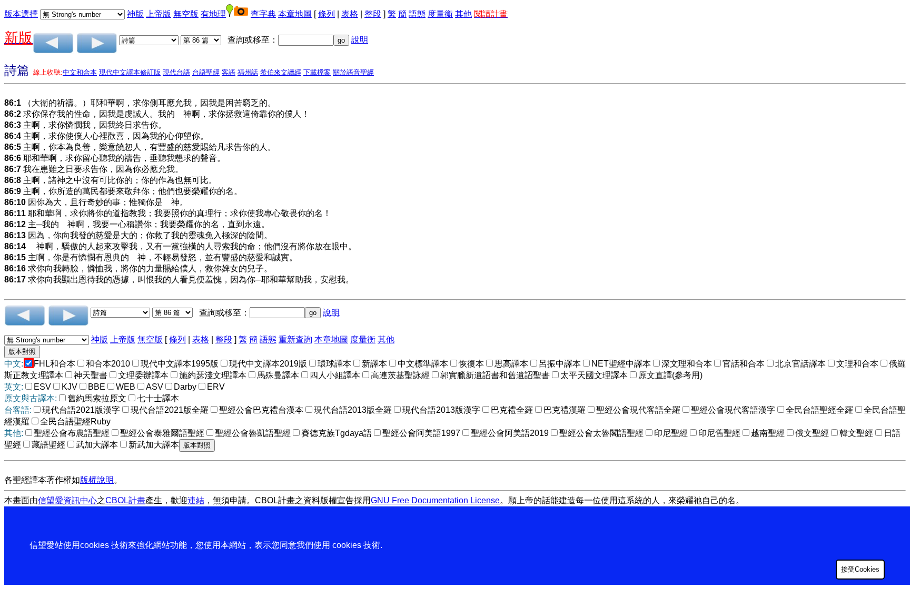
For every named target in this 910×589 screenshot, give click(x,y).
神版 (135, 13)
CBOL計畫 (125, 500)
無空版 (186, 13)
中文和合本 (80, 72)
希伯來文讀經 (280, 72)
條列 (326, 13)
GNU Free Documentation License (435, 500)
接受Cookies (860, 569)
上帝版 (158, 13)
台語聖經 (206, 72)
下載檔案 (317, 72)
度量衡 (440, 13)
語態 (417, 13)
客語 (228, 72)
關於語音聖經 (353, 72)
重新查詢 (295, 339)
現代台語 (176, 72)
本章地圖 (295, 13)
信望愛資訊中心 (67, 500)
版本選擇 (21, 13)
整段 (372, 13)
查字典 (263, 13)
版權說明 (97, 479)
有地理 (213, 13)
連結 (195, 500)
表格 (349, 13)
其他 (463, 13)
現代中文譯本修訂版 (130, 72)
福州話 (248, 72)
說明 (359, 39)
